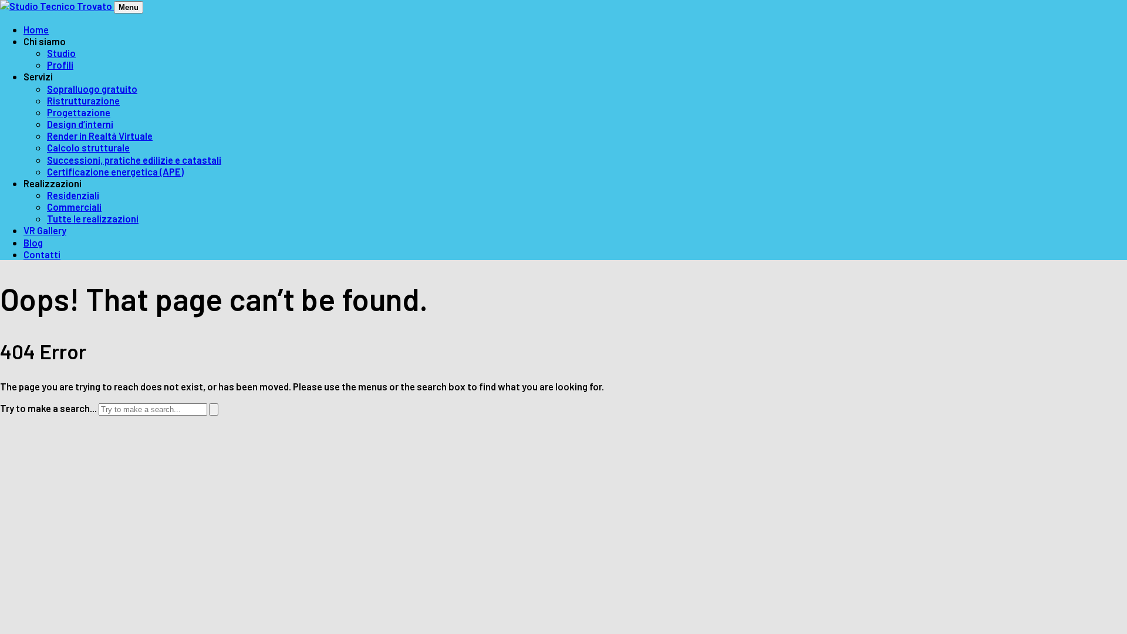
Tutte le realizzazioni (93, 218)
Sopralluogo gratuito (92, 89)
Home (36, 29)
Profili (60, 64)
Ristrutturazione (83, 100)
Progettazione (78, 112)
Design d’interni (80, 124)
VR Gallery (44, 230)
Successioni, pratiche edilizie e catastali (134, 160)
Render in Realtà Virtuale (100, 135)
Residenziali (73, 195)
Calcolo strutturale (88, 147)
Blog (33, 242)
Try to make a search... (48, 408)
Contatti (41, 254)
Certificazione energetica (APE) (115, 171)
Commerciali (74, 207)
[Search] (213, 409)
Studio (61, 53)
